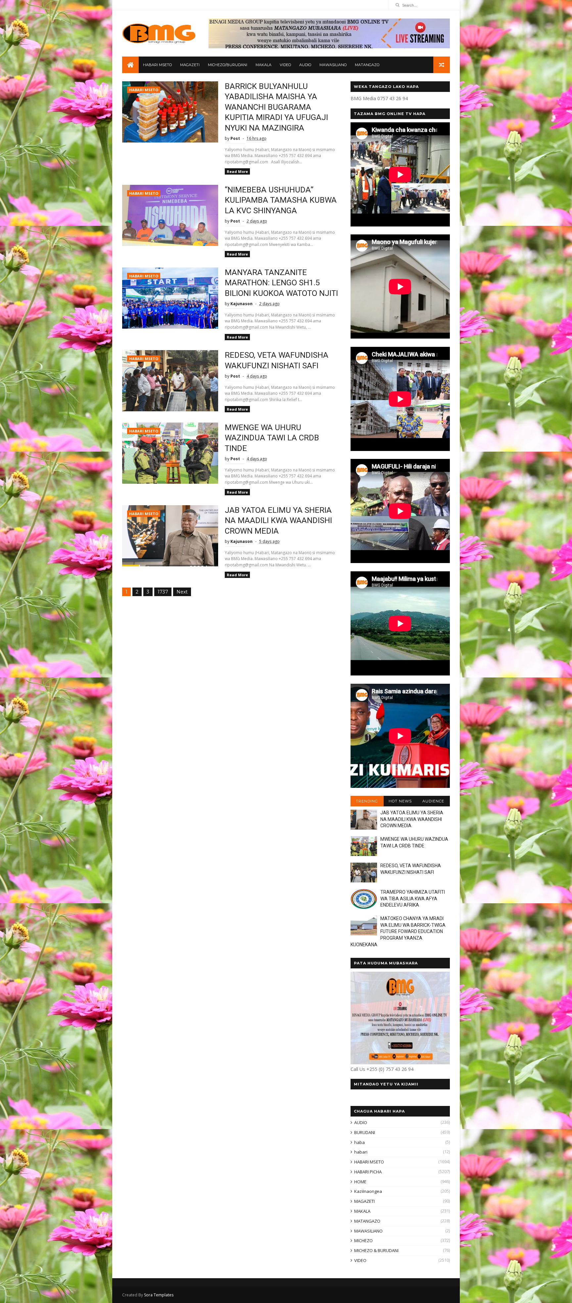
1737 (163, 592)
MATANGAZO (367, 64)
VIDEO (285, 64)
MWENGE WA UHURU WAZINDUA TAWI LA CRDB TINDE (272, 438)
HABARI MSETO (157, 64)
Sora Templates (158, 1295)
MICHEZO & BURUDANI (376, 1250)
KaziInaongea (368, 1191)
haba (359, 1142)
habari (360, 1152)
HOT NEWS (400, 801)
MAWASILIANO (333, 64)
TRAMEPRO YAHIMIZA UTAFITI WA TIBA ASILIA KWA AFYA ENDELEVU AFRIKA (412, 898)
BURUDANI (364, 1132)
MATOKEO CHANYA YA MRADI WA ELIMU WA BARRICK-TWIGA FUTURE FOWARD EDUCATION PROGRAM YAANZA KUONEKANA (398, 931)
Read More (237, 171)
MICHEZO (363, 1240)
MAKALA (263, 64)
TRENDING (367, 801)
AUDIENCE (433, 801)
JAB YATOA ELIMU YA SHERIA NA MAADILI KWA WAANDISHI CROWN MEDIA (278, 521)
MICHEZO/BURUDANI (227, 64)
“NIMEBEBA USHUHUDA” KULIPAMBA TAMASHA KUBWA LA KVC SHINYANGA (281, 200)
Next (182, 592)
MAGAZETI (190, 64)
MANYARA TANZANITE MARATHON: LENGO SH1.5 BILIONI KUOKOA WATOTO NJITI (281, 283)
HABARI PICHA (368, 1172)
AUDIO (305, 64)
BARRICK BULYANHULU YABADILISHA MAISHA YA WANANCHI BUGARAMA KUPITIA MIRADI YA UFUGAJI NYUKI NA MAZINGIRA (276, 107)
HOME (360, 1182)
